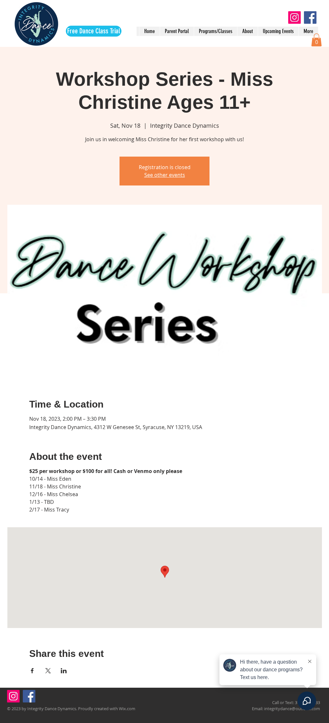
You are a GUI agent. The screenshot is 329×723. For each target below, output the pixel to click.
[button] (316, 40)
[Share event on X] (48, 670)
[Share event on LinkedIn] (64, 670)
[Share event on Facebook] (32, 670)
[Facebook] (310, 17)
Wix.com (127, 708)
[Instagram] (294, 17)
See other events (164, 174)
